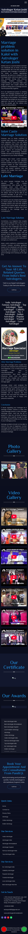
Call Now (14, 290)
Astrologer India (7, 840)
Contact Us (5, 810)
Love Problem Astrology (11, 730)
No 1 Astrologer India (10, 746)
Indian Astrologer (13, 316)
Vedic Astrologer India (11, 738)
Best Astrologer (13, 309)
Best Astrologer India (10, 721)
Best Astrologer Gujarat (11, 727)
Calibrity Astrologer (14, 311)
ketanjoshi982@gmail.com (12, 910)
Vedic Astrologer (13, 303)
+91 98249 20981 (15, 6)
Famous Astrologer (11, 305)
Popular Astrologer (14, 318)
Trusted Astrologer (14, 320)
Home (4, 806)
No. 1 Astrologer (14, 313)
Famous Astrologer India (11, 741)
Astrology (7, 732)
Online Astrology (9, 735)
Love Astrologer (16, 323)
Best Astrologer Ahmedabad (13, 724)
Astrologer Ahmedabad (9, 844)
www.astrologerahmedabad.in (13, 913)
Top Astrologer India (10, 743)
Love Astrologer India (8, 881)
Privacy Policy (6, 813)
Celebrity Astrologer (8, 870)
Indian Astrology (7, 824)
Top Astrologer (16, 306)
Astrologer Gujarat (8, 847)
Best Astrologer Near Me (9, 885)
